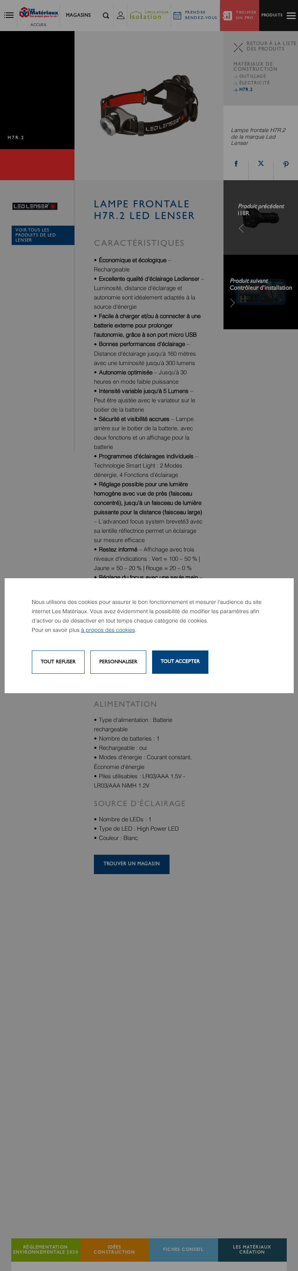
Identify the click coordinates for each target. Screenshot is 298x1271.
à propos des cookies (108, 630)
